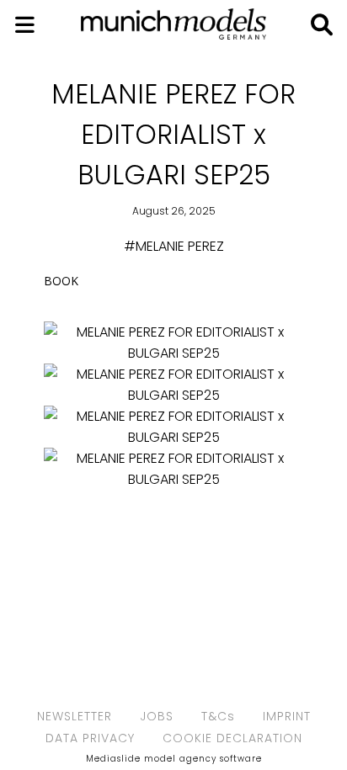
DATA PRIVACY (90, 738)
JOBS (157, 716)
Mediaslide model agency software (174, 758)
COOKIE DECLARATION (232, 738)
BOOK (61, 281)
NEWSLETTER (74, 716)
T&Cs (218, 716)
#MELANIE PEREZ (174, 246)
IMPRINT (287, 716)
